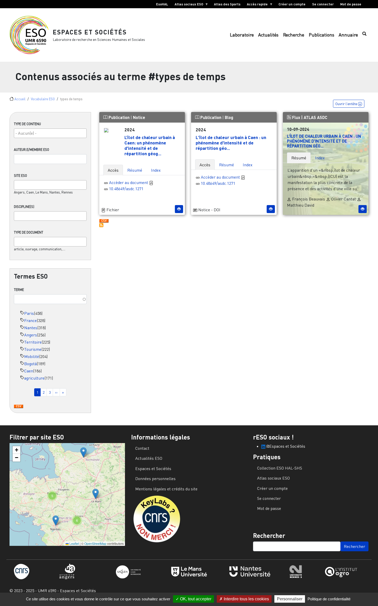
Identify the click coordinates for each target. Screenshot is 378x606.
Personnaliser (289, 599)
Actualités (268, 35)
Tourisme (32, 349)
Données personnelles (155, 478)
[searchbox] (50, 133)
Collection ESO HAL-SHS (279, 468)
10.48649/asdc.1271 (126, 188)
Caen (28, 370)
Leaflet (74, 543)
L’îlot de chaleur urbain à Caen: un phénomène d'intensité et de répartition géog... (149, 145)
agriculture (34, 378)
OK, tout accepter (195, 599)
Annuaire (348, 35)
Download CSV (18, 407)
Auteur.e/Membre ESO (31, 150)
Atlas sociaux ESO (187, 5)
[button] (83, 452)
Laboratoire (242, 35)
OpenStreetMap (95, 543)
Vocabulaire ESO (43, 99)
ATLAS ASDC (315, 117)
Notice (139, 117)
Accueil (19, 99)
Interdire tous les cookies (246, 599)
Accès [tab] (113, 170)
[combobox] (50, 133)
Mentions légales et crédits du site (166, 488)
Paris (29, 313)
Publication (119, 117)
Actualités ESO (148, 458)
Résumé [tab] (134, 170)
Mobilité (31, 356)
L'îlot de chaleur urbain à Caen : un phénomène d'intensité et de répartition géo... (231, 142)
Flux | (297, 117)
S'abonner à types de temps (101, 225)
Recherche (293, 35)
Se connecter (323, 4)
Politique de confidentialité (329, 599)
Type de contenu (27, 124)
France (30, 320)
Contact (142, 448)
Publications (321, 35)
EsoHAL (162, 4)
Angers (30, 334)
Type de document (28, 232)
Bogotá (30, 363)
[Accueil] (31, 35)
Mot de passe (350, 4)
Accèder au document (129, 182)
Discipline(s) (24, 207)
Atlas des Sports (227, 4)
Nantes (30, 327)
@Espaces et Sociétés (285, 446)
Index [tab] (156, 170)
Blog (229, 117)
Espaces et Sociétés (90, 32)
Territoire (33, 342)
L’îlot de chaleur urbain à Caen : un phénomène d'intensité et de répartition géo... (324, 141)
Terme (19, 290)
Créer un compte (291, 4)
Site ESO (20, 175)
